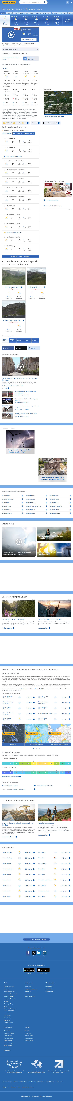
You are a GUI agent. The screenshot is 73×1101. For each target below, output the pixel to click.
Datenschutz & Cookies (20, 1081)
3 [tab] (39, 749)
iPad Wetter (48, 989)
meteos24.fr (7, 1015)
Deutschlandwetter (9, 1033)
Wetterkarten (29, 983)
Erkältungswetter (29, 1038)
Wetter (6, 983)
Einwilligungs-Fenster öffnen (36, 1081)
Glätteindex (28, 1033)
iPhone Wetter (49, 986)
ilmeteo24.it (7, 1017)
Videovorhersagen (8, 986)
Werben (6, 1001)
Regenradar (46, 13)
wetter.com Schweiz (9, 996)
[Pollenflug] (67, 2)
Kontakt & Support (50, 1081)
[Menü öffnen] (71, 2)
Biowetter (27, 1030)
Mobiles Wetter (50, 983)
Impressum (60, 1081)
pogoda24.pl (7, 1020)
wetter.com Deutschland (10, 994)
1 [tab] (34, 749)
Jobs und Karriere (7, 1081)
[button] (20, 255)
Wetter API (6, 1006)
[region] (20, 156)
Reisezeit (64, 13)
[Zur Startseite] (9, 2)
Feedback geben (36, 35)
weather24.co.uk (8, 1022)
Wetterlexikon (7, 1048)
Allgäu (31, 689)
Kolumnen (6, 989)
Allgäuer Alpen (25, 689)
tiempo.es (6, 1013)
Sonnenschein (28, 994)
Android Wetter (49, 991)
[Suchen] (44, 2)
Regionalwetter (8, 1040)
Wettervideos (8, 1027)
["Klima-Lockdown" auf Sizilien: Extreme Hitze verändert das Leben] (20, 366)
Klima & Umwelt (29, 1040)
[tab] (7, 133)
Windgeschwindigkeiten (31, 989)
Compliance (6, 1087)
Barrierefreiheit (15, 1087)
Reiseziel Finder (29, 1035)
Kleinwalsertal (39, 689)
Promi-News (7, 1050)
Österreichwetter (8, 1038)
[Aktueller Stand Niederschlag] (58, 103)
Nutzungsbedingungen (28, 1087)
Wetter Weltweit (8, 1045)
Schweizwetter (8, 1035)
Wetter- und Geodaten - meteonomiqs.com (10, 1009)
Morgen (9, 13)
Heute (3, 13)
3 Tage (16, 13)
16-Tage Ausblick (68, 20)
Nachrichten (7, 1030)
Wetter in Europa (8, 1043)
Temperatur (28, 991)
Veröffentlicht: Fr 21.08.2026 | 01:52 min (12, 385)
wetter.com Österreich (10, 999)
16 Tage (38, 13)
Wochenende (24, 13)
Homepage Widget (9, 1004)
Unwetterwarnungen (9, 991)
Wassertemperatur (30, 996)
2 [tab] (36, 749)
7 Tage (32, 13)
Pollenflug (55, 13)
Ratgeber (27, 1027)
